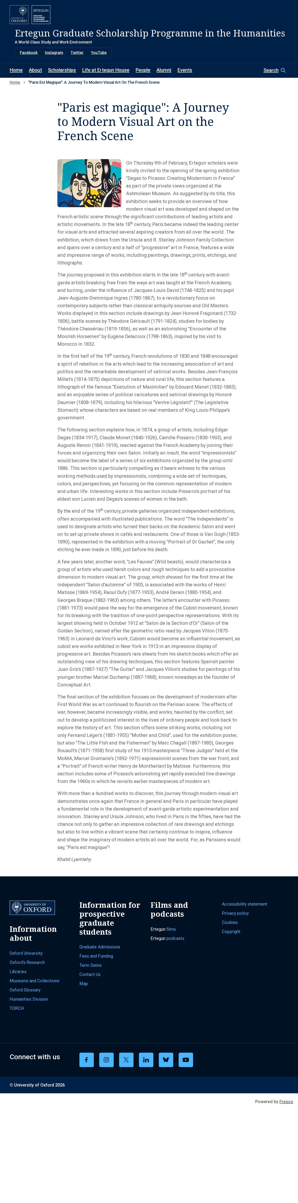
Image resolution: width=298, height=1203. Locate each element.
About (35, 70)
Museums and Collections (34, 980)
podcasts (175, 938)
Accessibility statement (244, 904)
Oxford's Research (27, 962)
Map (83, 983)
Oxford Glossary (25, 990)
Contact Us (90, 974)
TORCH (17, 1008)
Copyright (231, 931)
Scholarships (62, 70)
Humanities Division (29, 999)
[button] (276, 70)
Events (184, 70)
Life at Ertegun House (105, 70)
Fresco (286, 1101)
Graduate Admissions (99, 947)
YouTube (99, 52)
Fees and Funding (96, 956)
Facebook (29, 52)
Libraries (18, 971)
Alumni (163, 70)
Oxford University (26, 953)
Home (16, 70)
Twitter (77, 52)
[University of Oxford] (19, 14)
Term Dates (90, 965)
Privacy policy (235, 913)
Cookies (230, 922)
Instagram (54, 52)
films (171, 929)
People (142, 70)
